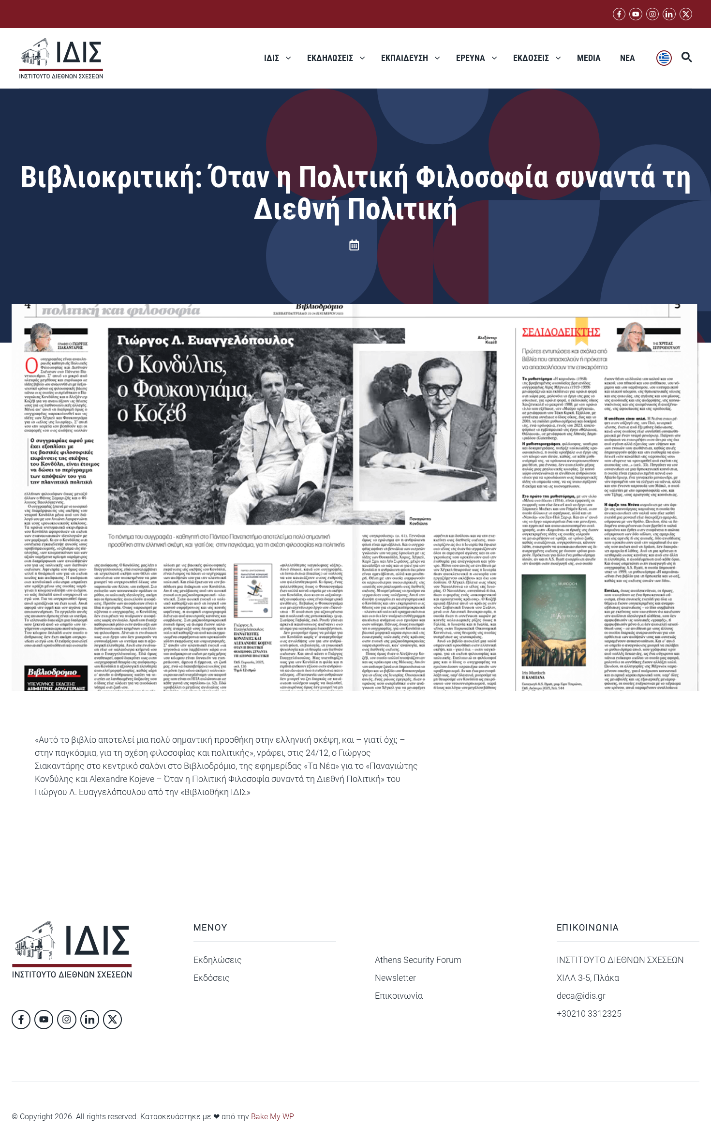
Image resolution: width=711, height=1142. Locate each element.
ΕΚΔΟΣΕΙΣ (531, 58)
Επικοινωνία (399, 996)
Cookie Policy (601, 1115)
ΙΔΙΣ (271, 58)
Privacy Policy (539, 1115)
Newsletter (395, 978)
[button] (682, 58)
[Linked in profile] (652, 14)
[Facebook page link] (619, 14)
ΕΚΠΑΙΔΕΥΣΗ (404, 58)
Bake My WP (272, 1116)
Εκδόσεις (211, 978)
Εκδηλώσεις (217, 960)
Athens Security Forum (418, 960)
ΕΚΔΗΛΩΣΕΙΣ (330, 58)
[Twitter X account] (686, 14)
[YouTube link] (635, 14)
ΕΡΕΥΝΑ (470, 58)
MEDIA (589, 58)
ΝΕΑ (627, 58)
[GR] (664, 58)
